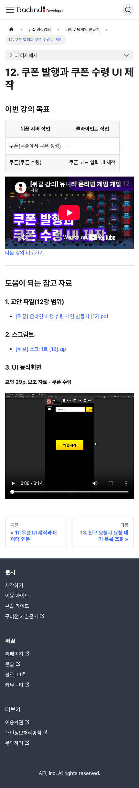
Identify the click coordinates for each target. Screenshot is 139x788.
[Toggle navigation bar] (10, 10)
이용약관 (14, 722)
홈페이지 (14, 654)
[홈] (11, 30)
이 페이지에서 (23, 55)
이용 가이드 (17, 596)
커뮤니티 (14, 685)
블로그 (12, 675)
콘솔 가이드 (17, 606)
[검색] (128, 10)
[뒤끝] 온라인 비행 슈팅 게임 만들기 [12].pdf (62, 316)
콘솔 (9, 664)
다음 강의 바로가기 (24, 253)
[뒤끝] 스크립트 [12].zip (41, 349)
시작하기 (14, 585)
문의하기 (14, 743)
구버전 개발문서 (21, 616)
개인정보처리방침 (23, 733)
